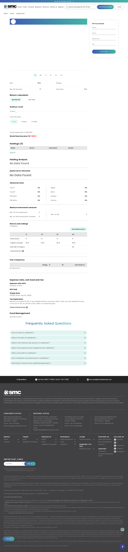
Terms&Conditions (64, 546)
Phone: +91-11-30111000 (11, 423)
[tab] (16, 100)
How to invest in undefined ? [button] (23, 333)
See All (12, 153)
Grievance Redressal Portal (105, 455)
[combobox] (102, 44)
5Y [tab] (56, 75)
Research (38, 7)
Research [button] (63, 444)
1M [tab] (35, 75)
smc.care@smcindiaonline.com (76, 478)
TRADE (25, 437)
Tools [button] (24, 439)
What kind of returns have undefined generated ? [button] (31, 363)
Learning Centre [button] (85, 439)
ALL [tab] (61, 75)
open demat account (105, 7)
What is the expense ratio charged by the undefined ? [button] (33, 348)
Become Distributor (105, 442)
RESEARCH (65, 437)
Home (6, 13)
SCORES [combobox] (9, 464)
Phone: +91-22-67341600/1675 (44, 425)
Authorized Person (104, 439)
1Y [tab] (45, 75)
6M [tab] (41, 75)
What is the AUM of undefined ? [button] (24, 353)
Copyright (41, 546)
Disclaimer (25, 546)
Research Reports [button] (66, 439)
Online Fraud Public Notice (63, 1)
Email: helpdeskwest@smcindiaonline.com (46, 429)
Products (31, 7)
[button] (49, 439)
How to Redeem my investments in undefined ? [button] (30, 358)
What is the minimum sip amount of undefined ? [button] (31, 343)
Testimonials (48, 546)
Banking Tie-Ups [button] (85, 449)
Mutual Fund (20, 13)
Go (29, 464)
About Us (46, 7)
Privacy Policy (33, 546)
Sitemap (55, 546)
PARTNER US (103, 437)
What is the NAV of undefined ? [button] (24, 338)
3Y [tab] (51, 75)
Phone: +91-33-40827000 (73, 426)
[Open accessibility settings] (122, 546)
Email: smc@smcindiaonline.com (15, 426)
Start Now (104, 51)
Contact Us (102, 451)
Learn (82, 437)
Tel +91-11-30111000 (93, 476)
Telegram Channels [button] (29, 442)
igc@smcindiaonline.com (109, 478)
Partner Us (53, 7)
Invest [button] (6, 439)
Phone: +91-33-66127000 (73, 423)
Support (61, 7)
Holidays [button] (7, 442)
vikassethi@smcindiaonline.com (39, 478)
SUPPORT (102, 449)
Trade (25, 7)
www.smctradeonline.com (12, 480)
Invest (20, 7)
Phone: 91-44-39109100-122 (103, 423)
